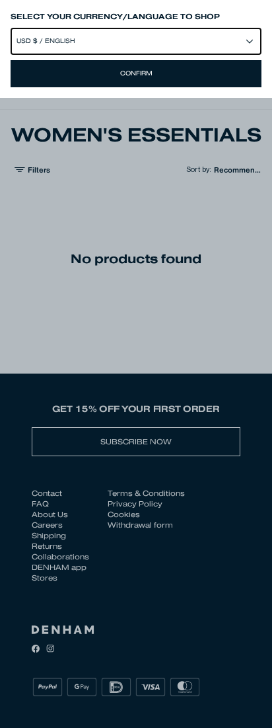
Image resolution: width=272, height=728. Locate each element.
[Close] (136, 364)
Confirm (136, 73)
